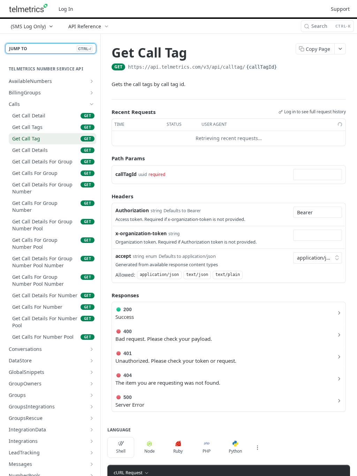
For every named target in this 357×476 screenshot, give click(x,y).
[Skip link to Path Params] (107, 158)
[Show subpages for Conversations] (91, 349)
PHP (207, 451)
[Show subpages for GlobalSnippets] (91, 372)
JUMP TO (50, 49)
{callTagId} (261, 67)
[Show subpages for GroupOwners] (91, 383)
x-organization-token (141, 233)
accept (123, 256)
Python (235, 451)
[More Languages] (257, 447)
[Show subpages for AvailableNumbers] (91, 81)
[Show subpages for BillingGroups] (91, 92)
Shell (121, 451)
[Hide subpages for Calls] (91, 104)
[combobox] (317, 174)
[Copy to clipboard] (285, 67)
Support (340, 9)
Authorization (132, 210)
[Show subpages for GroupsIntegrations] (91, 406)
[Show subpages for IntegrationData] (91, 429)
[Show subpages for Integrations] (91, 441)
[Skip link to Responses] (107, 295)
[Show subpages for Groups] (91, 395)
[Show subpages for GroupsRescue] (91, 418)
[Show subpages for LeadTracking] (91, 452)
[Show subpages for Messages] (91, 464)
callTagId (126, 174)
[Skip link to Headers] (107, 196)
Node (149, 451)
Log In (66, 9)
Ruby (178, 451)
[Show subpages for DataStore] (91, 360)
